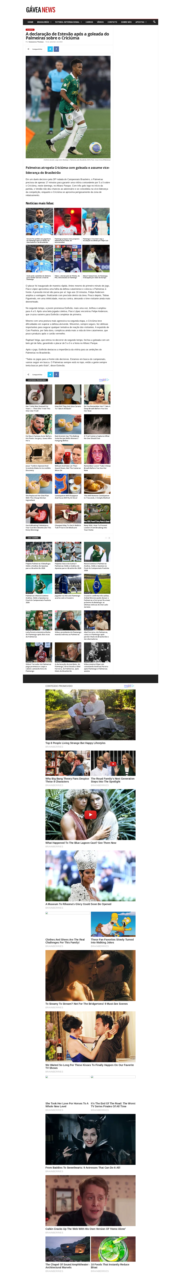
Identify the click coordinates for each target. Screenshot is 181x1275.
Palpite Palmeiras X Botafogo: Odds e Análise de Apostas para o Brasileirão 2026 (38, 565)
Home (30, 22)
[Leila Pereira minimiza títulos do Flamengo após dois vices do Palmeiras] (39, 620)
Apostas (140, 22)
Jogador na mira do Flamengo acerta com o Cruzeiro (67, 596)
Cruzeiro (58, 593)
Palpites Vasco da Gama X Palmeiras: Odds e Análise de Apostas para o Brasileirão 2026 (68, 565)
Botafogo (88, 593)
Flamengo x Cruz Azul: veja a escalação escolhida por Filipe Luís (95, 239)
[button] (154, 22)
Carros (89, 22)
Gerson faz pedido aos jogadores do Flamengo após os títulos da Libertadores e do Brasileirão (39, 240)
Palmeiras (30, 30)
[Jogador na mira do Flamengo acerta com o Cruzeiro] (68, 584)
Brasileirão (43, 22)
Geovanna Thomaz (36, 42)
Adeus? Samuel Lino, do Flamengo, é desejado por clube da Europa (95, 277)
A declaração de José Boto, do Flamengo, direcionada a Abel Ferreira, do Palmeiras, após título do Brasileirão (67, 667)
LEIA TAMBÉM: (33, 538)
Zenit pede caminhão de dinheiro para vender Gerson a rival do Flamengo (39, 277)
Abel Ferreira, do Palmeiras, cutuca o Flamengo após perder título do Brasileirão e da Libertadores (96, 635)
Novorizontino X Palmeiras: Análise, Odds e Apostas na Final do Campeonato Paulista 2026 (96, 567)
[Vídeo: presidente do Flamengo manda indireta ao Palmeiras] (68, 620)
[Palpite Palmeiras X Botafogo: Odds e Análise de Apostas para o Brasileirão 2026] (39, 552)
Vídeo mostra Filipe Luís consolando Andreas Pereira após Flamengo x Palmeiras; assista (96, 667)
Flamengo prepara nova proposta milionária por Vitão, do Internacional (67, 240)
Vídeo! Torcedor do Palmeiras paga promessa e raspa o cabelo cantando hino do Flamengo (38, 667)
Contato (112, 22)
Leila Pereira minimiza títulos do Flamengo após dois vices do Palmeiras (38, 634)
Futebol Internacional (67, 22)
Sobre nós (126, 22)
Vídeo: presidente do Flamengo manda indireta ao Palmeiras (68, 633)
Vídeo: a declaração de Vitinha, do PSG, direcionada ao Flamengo (67, 277)
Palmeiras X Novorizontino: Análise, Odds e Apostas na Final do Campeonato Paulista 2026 (38, 599)
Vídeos (100, 22)
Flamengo (29, 629)
